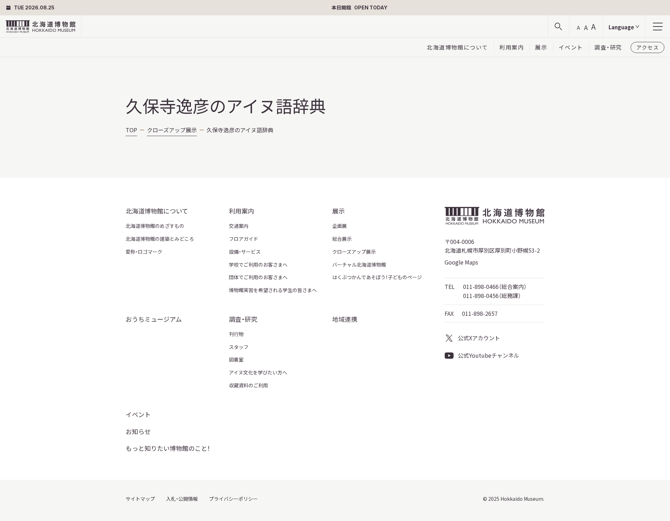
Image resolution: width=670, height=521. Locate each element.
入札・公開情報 (182, 498)
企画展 (339, 225)
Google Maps (461, 262)
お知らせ (138, 431)
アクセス (647, 47)
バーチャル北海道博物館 (359, 264)
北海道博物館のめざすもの (155, 225)
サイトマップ (140, 498)
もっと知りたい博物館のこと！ (168, 448)
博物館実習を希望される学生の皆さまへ (273, 289)
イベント (571, 47)
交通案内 (238, 225)
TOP (131, 130)
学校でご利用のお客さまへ (258, 264)
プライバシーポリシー (233, 498)
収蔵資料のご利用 (248, 385)
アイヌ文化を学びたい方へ (258, 372)
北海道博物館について (457, 47)
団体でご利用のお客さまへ (258, 277)
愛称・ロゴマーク (144, 251)
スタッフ (238, 346)
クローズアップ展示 (172, 130)
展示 (541, 47)
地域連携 (344, 318)
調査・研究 (608, 47)
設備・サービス (245, 251)
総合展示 (342, 238)
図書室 (236, 359)
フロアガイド (243, 238)
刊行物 (236, 333)
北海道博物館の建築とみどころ (160, 238)
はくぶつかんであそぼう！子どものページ (377, 277)
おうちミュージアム (154, 318)
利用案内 (511, 47)
